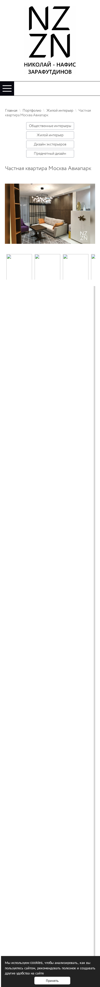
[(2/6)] (47, 267)
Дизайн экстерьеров (50, 144)
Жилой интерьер (50, 135)
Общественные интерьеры (50, 125)
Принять (52, 980)
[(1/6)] (19, 267)
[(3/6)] (76, 267)
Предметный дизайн (50, 153)
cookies (36, 962)
